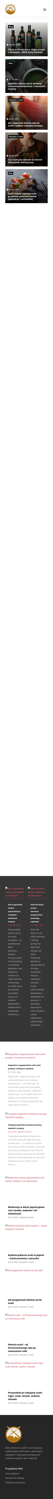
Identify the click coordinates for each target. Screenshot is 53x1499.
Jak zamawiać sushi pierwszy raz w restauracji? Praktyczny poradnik (25, 527)
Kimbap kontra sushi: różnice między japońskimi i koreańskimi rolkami (26, 863)
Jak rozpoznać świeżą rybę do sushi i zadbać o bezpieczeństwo (25, 124)
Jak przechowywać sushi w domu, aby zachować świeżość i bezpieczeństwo (25, 474)
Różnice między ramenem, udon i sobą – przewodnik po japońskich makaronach (25, 340)
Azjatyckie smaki (23, 435)
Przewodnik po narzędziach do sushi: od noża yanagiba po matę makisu (25, 249)
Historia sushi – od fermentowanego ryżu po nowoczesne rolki (22, 1348)
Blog (11, 26)
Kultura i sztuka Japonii (25, 826)
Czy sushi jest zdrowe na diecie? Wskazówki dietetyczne (25, 161)
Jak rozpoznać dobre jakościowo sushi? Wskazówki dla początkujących (25, 611)
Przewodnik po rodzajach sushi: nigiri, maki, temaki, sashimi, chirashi (25, 1396)
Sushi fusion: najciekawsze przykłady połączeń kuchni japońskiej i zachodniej (22, 196)
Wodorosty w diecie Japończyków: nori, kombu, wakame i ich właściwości (26, 1210)
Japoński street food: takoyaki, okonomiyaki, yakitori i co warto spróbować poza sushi (25, 695)
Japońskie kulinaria (25, 1132)
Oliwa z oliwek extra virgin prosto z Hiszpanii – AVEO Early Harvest (26, 51)
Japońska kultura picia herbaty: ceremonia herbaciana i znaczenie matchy (26, 86)
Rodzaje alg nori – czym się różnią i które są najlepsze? (26, 430)
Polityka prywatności (15, 1482)
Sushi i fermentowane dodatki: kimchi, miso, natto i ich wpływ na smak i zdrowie (26, 295)
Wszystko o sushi (16, 100)
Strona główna (12, 1473)
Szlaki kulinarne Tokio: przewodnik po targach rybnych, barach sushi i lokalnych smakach (26, 386)
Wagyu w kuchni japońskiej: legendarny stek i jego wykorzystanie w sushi (23, 819)
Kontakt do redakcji (14, 1478)
